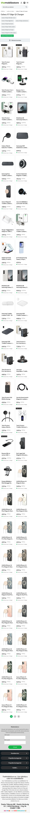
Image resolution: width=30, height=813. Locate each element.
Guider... (15, 768)
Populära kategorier (15, 758)
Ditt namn (7, 735)
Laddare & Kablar (10, 11)
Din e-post (7, 740)
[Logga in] (21, 2)
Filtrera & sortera (16, 40)
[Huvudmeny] (27, 2)
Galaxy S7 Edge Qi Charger (22, 11)
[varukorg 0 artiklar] (24, 2)
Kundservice (15, 753)
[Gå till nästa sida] (18, 716)
